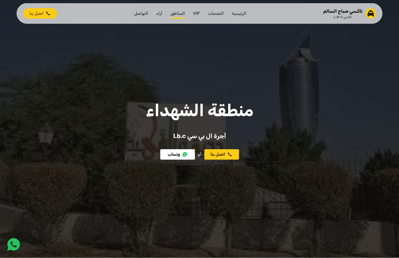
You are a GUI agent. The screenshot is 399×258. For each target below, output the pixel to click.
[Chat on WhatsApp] (13, 244)
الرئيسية (239, 13)
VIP (196, 13)
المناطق (177, 13)
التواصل (141, 13)
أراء (159, 13)
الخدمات (216, 13)
